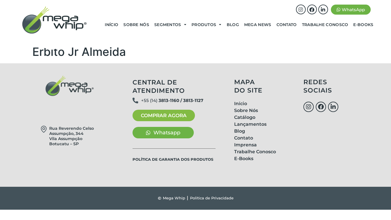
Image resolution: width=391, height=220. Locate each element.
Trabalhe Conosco (325, 24)
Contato (287, 24)
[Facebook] (312, 9)
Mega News (257, 24)
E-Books (363, 24)
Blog (233, 24)
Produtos (203, 24)
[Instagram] (301, 9)
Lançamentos (250, 124)
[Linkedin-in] (323, 9)
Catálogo (244, 117)
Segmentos (167, 24)
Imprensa (245, 145)
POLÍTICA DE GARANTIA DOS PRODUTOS (173, 159)
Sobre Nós (136, 24)
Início (111, 24)
